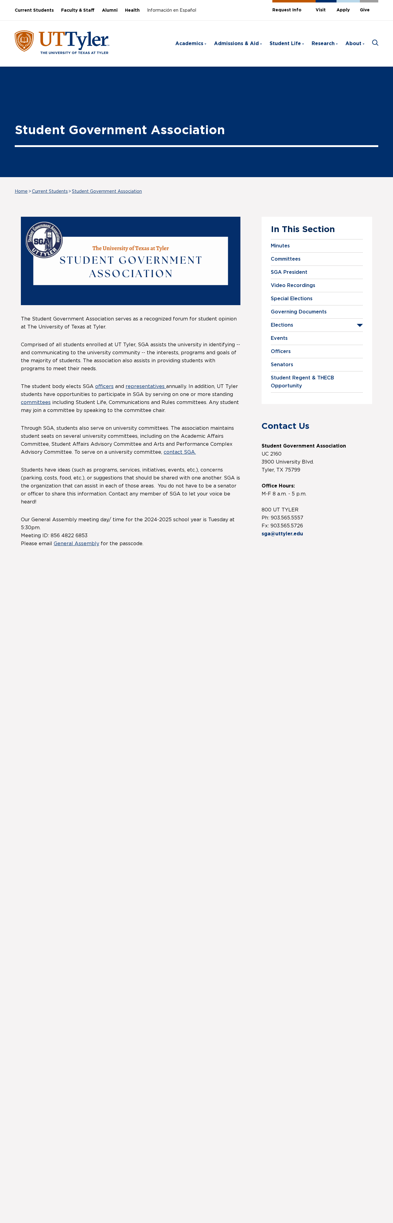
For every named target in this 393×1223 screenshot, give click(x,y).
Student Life (285, 43)
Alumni (110, 10)
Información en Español (171, 10)
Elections (282, 325)
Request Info (287, 10)
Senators (282, 364)
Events (279, 338)
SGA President (289, 272)
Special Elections (292, 298)
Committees (286, 259)
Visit (321, 10)
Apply (343, 10)
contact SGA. (180, 452)
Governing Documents (299, 311)
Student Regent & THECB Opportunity (302, 381)
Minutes (280, 245)
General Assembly (76, 543)
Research (323, 43)
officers (104, 386)
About (353, 43)
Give (365, 10)
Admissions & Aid (236, 43)
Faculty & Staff (78, 10)
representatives (146, 386)
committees (36, 402)
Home (21, 191)
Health (132, 10)
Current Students (34, 10)
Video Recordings (293, 285)
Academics (189, 43)
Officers (281, 351)
